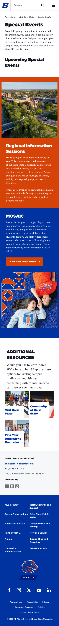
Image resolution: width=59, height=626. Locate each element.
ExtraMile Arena (38, 548)
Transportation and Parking (39, 525)
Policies (41, 607)
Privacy (45, 602)
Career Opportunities (16, 514)
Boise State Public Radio (39, 516)
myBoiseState (12, 505)
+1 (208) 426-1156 (14, 468)
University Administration (13, 550)
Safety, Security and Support (40, 506)
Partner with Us (13, 533)
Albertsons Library (15, 523)
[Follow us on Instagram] (12, 486)
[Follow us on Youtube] (17, 486)
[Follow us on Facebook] (7, 486)
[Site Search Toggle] (42, 5)
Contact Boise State (29, 612)
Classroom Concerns (24, 607)
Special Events (44, 17)
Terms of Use (16, 602)
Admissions (10, 17)
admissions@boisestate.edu (19, 463)
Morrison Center (38, 533)
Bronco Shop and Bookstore (38, 540)
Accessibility (32, 602)
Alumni (8, 539)
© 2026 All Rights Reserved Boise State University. (29, 619)
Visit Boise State (26, 17)
